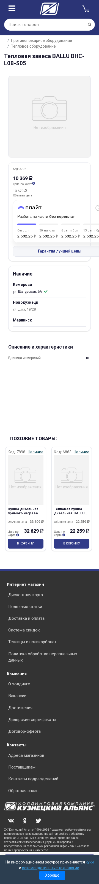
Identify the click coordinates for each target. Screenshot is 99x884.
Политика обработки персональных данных (42, 657)
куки (90, 862)
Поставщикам (21, 767)
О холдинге (19, 684)
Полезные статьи (25, 606)
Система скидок (24, 630)
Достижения (20, 707)
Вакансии (17, 695)
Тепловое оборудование (33, 46)
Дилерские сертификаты (32, 719)
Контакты (16, 745)
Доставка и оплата (26, 618)
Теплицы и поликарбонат (32, 641)
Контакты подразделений (33, 778)
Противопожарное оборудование (41, 40)
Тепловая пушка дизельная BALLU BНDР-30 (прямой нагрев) (69, 515)
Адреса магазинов (26, 755)
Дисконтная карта (25, 594)
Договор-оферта (24, 731)
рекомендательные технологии (50, 868)
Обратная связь (23, 790)
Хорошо (52, 875)
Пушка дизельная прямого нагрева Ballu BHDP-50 (23, 513)
